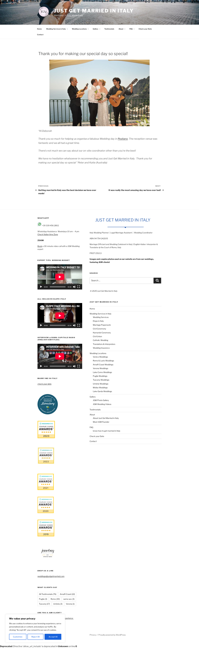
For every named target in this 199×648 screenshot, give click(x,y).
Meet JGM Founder (101, 422)
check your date (44, 384)
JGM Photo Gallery (101, 400)
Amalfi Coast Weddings (103, 364)
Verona (70, 604)
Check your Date (145, 29)
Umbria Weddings (100, 384)
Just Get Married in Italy (94, 11)
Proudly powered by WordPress (112, 635)
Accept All (53, 637)
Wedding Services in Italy (56, 29)
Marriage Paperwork (102, 325)
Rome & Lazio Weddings (103, 360)
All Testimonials (47, 594)
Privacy (93, 635)
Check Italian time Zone (47, 234)
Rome (55, 599)
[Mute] (74, 286)
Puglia (43, 599)
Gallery (95, 29)
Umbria (57, 604)
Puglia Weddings (100, 376)
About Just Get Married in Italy (106, 418)
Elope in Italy (98, 321)
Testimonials (109, 29)
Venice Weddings (100, 357)
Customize (17, 637)
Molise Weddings (100, 387)
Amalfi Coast (67, 594)
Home (39, 29)
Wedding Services (101, 317)
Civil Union (97, 336)
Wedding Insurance (101, 348)
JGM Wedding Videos (102, 404)
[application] (59, 276)
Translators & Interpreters (104, 344)
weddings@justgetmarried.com (50, 576)
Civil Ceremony (99, 329)
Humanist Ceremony (102, 332)
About (121, 29)
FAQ (131, 29)
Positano (123, 138)
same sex (68, 599)
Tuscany (44, 604)
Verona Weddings (100, 368)
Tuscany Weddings (101, 380)
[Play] (41, 286)
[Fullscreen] (78, 286)
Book (39, 246)
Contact (40, 35)
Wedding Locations (79, 29)
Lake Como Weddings (102, 372)
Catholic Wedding (100, 340)
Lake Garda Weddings (102, 391)
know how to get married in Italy (106, 431)
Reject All (35, 637)
